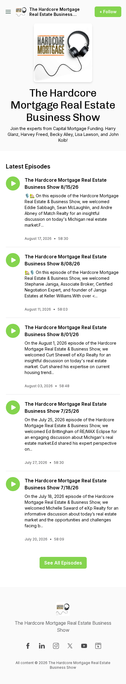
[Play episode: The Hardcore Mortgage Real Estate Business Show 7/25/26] (13, 407)
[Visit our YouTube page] (84, 646)
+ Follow (108, 11)
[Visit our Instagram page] (56, 646)
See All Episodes (63, 563)
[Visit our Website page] (98, 646)
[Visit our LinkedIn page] (42, 646)
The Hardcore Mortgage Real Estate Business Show (54, 12)
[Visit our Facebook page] (28, 646)
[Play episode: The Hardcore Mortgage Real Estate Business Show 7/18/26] (13, 484)
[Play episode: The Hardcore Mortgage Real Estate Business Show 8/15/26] (13, 183)
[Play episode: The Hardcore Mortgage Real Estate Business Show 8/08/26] (13, 260)
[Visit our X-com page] (70, 646)
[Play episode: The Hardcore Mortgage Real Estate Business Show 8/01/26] (13, 331)
